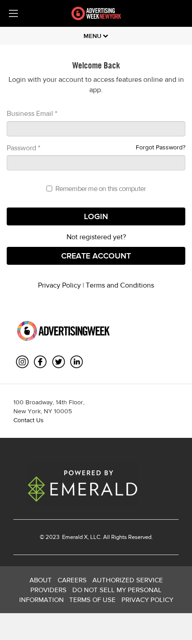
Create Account (96, 255)
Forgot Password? (160, 147)
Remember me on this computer (100, 188)
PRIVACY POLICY (147, 599)
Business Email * (32, 113)
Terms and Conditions (120, 285)
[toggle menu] (13, 13)
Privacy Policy (59, 285)
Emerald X (74, 537)
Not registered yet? (96, 237)
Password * (23, 148)
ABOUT (40, 580)
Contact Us (28, 420)
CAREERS (72, 580)
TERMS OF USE (92, 599)
